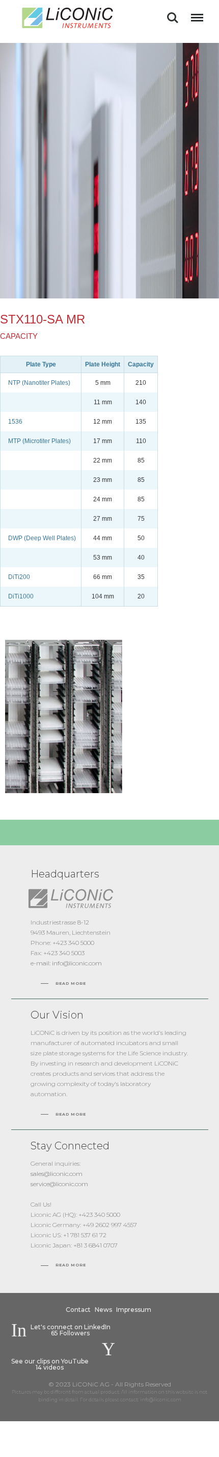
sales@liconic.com (57, 1173)
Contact (78, 1309)
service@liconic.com (59, 1184)
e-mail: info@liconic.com (66, 963)
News (103, 1309)
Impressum (133, 1309)
